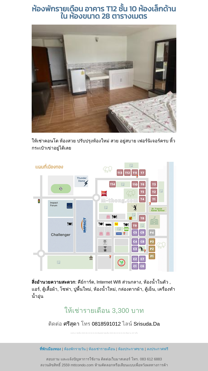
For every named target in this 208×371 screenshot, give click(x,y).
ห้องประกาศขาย (131, 349)
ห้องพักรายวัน (75, 349)
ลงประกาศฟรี (157, 349)
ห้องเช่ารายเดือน (102, 349)
